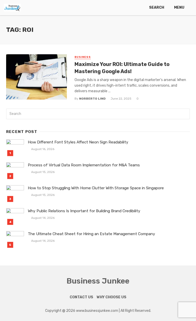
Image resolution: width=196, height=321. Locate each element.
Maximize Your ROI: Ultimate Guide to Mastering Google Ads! (122, 67)
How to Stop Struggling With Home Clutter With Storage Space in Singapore (96, 188)
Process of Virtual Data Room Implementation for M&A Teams (84, 165)
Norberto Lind (92, 98)
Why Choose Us (111, 297)
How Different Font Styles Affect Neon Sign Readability (78, 142)
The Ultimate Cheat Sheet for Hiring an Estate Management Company (91, 234)
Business (83, 57)
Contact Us (81, 297)
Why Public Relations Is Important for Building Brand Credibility (84, 211)
